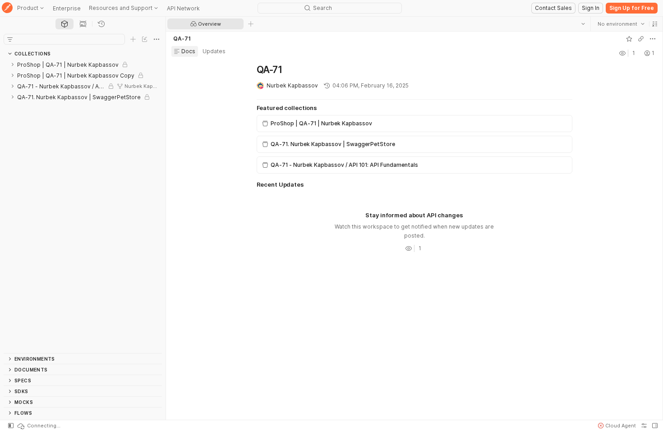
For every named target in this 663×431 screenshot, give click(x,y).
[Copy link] (640, 38)
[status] (38, 425)
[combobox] (621, 24)
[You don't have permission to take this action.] (250, 23)
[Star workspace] (629, 38)
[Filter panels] (10, 39)
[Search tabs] (583, 23)
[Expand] (12, 64)
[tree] (83, 206)
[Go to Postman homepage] (7, 8)
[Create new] (133, 39)
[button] (654, 24)
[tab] (64, 23)
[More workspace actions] (652, 38)
